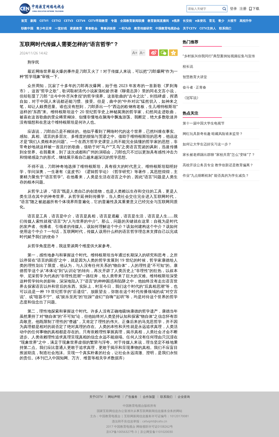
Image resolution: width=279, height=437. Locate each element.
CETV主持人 (207, 28)
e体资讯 (200, 20)
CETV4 (80, 20)
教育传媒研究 (143, 28)
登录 (233, 8)
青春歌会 (91, 28)
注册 (243, 8)
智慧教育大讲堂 (195, 76)
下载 (255, 8)
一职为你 (125, 28)
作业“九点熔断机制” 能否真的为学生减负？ (216, 175)
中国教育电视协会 (167, 28)
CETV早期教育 (98, 20)
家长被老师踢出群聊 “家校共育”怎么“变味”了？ (219, 154)
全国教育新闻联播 (132, 20)
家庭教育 (76, 28)
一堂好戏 (61, 28)
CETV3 (68, 20)
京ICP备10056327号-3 (121, 432)
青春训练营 (108, 28)
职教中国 (27, 28)
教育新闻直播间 (158, 20)
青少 (221, 20)
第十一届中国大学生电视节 (204, 123)
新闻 (33, 20)
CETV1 (44, 20)
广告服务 (131, 397)
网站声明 (114, 397)
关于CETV (189, 28)
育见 (212, 20)
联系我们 (225, 28)
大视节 (231, 20)
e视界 (176, 20)
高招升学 (246, 20)
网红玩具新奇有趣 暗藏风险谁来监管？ (213, 133)
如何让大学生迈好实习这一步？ (207, 144)
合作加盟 (149, 397)
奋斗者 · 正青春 (194, 87)
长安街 (187, 20)
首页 (24, 20)
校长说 (188, 66)
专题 (114, 20)
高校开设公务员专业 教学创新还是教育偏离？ (218, 165)
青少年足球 (44, 28)
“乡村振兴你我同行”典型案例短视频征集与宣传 (219, 56)
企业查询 (184, 397)
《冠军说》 (191, 97)
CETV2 (56, 20)
